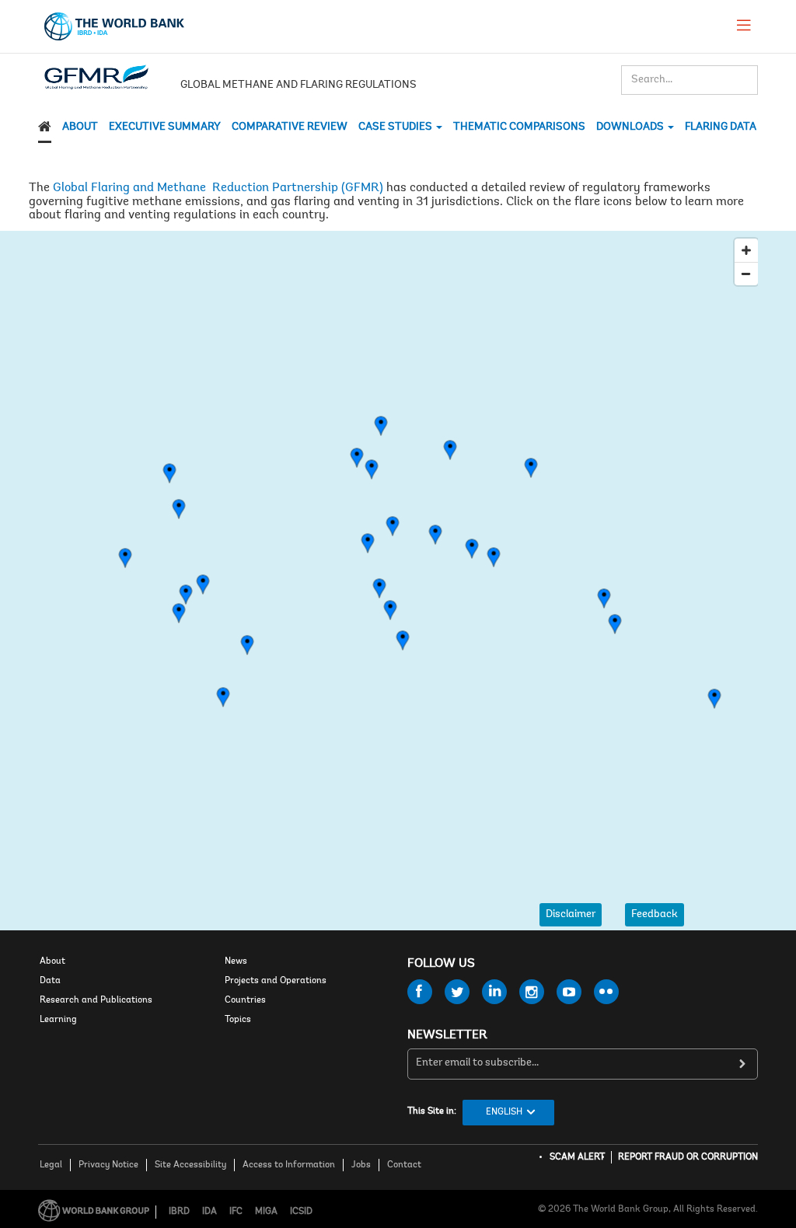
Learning (58, 1019)
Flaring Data (720, 127)
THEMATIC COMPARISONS (519, 127)
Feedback (654, 914)
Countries (245, 1000)
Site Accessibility (190, 1165)
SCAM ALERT (577, 1157)
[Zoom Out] (746, 273)
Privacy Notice (108, 1165)
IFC (236, 1211)
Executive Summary (165, 127)
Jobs (361, 1165)
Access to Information (289, 1165)
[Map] (398, 561)
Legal (51, 1165)
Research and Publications (96, 1000)
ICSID (301, 1211)
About (80, 127)
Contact (404, 1165)
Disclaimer (570, 914)
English (504, 1112)
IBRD (179, 1211)
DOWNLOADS (631, 127)
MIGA (266, 1211)
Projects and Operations (275, 981)
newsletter (447, 1035)
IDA (209, 1211)
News (236, 961)
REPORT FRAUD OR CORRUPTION (688, 1157)
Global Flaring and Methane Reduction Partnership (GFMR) (218, 188)
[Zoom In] (746, 250)
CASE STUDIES (396, 127)
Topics (238, 1019)
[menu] (744, 24)
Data (50, 981)
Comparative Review (289, 127)
